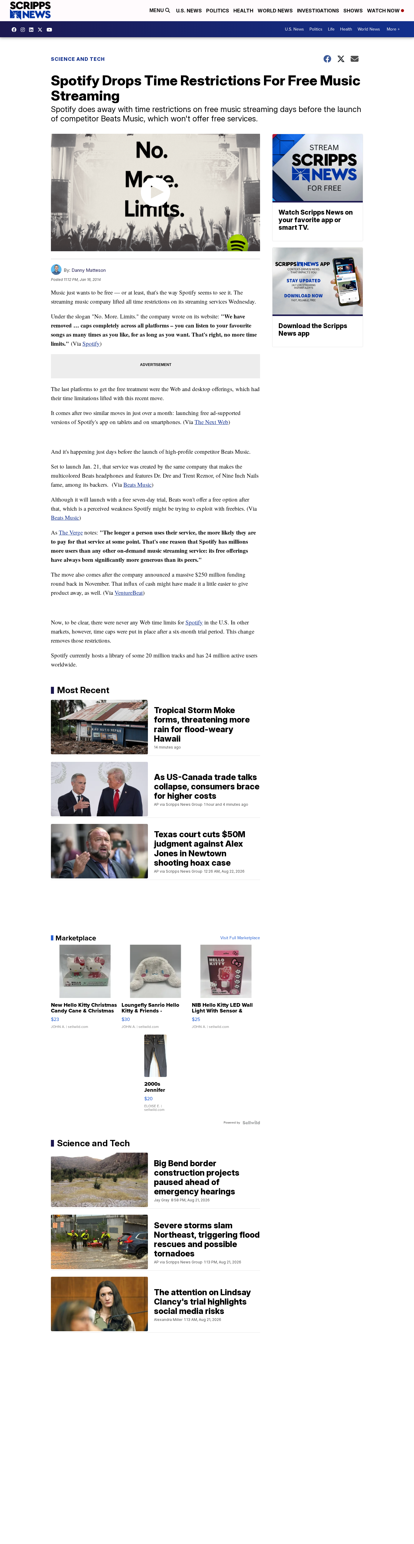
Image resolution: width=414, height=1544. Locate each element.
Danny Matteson (89, 270)
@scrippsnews (51, 29)
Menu (157, 10)
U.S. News (189, 11)
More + (393, 29)
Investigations (318, 11)
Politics (217, 11)
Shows (353, 11)
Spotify (91, 343)
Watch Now (384, 11)
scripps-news (32, 29)
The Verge (71, 532)
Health (243, 11)
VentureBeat (129, 592)
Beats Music (137, 484)
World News (275, 11)
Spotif (192, 622)
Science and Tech (78, 59)
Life (331, 29)
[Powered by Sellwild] (251, 1123)
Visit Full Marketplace (240, 938)
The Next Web (211, 422)
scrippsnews (15, 29)
